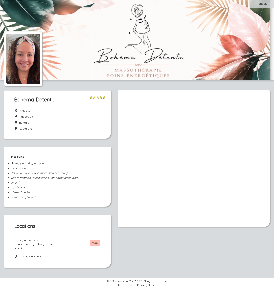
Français (261, 3)
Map (95, 243)
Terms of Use (126, 285)
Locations (25, 128)
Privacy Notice (146, 285)
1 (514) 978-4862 (30, 256)
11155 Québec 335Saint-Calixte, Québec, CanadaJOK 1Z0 (34, 244)
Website (24, 110)
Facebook (25, 116)
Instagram (25, 122)
